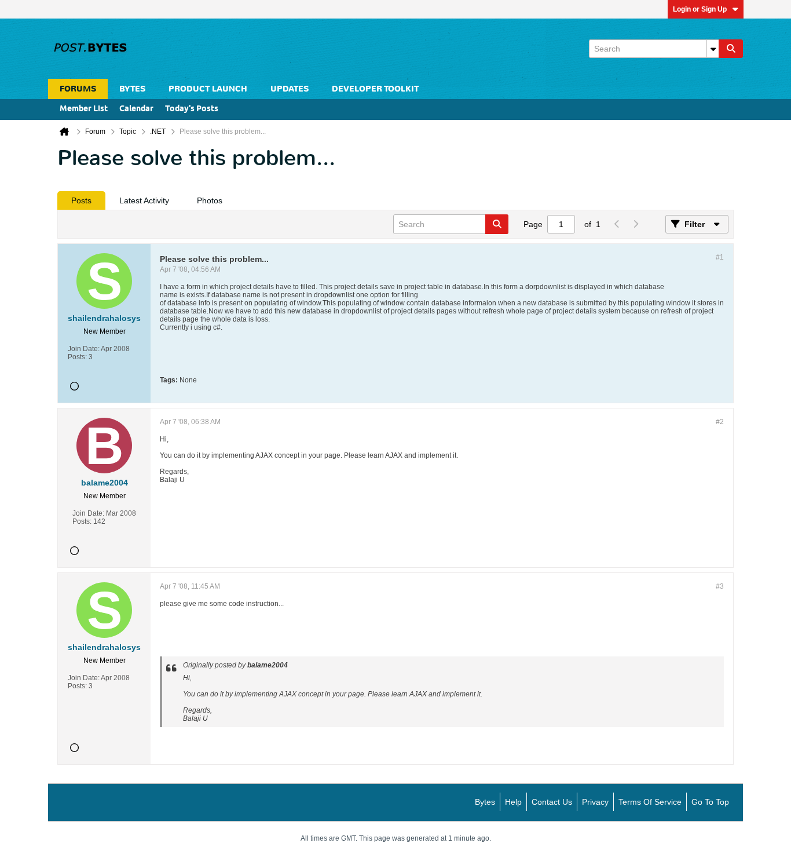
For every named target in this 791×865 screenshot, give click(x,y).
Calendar (136, 109)
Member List (84, 109)
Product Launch (208, 88)
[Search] (731, 48)
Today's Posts (191, 109)
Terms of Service (650, 801)
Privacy (595, 801)
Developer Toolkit (375, 88)
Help (513, 801)
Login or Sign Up (700, 9)
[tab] (81, 200)
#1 (720, 257)
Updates (289, 88)
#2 (720, 422)
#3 (720, 586)
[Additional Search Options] (712, 48)
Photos (209, 200)
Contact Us (552, 801)
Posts (81, 200)
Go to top (710, 801)
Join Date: (84, 349)
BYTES (132, 88)
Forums (78, 88)
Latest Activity (144, 200)
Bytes (485, 801)
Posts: (77, 357)
